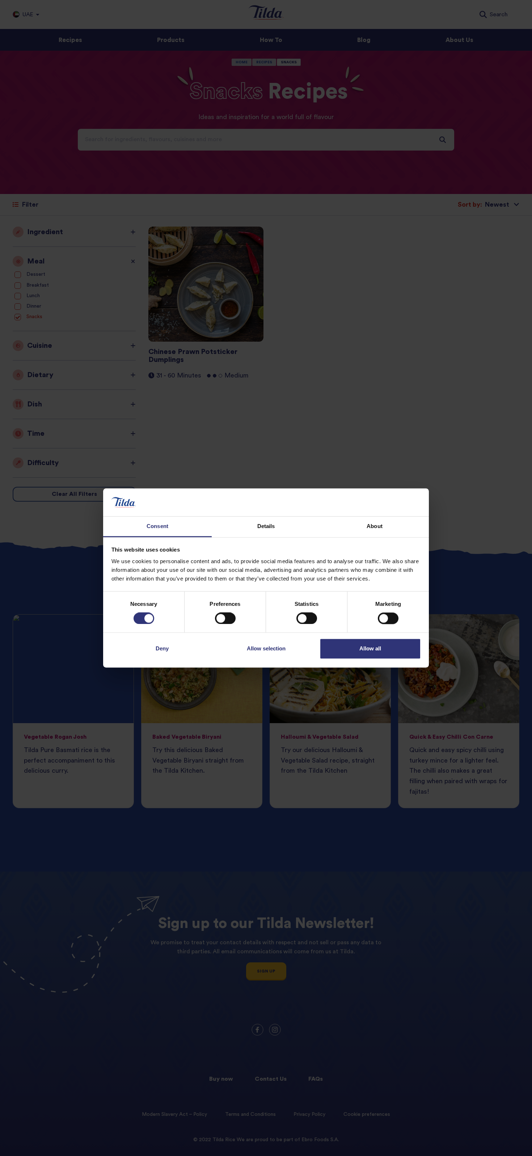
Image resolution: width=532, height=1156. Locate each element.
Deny (162, 648)
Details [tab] (266, 526)
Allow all (370, 648)
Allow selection (266, 648)
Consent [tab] (157, 526)
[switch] (225, 618)
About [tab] (375, 526)
